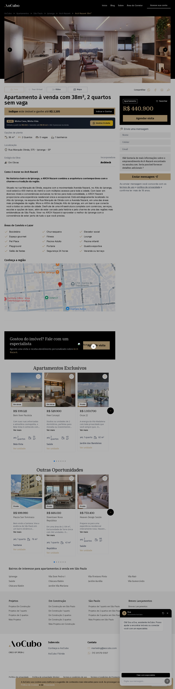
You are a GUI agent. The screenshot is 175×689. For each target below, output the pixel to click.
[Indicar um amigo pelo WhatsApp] (87, 344)
